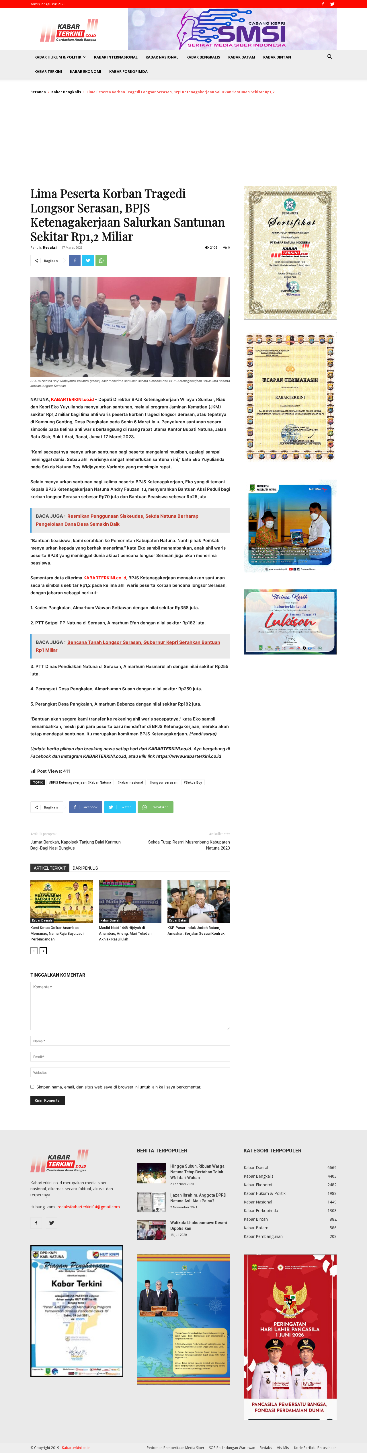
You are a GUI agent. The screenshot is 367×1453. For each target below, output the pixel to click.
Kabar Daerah (42, 920)
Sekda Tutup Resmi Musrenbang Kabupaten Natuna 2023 (189, 845)
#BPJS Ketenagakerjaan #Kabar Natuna (80, 782)
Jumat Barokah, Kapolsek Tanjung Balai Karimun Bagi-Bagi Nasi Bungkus (75, 845)
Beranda (38, 91)
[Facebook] (323, 4)
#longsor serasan (163, 782)
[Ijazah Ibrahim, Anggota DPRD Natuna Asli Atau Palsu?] (151, 1202)
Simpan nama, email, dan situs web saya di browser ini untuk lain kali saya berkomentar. (118, 1086)
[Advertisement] (183, 143)
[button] (330, 57)
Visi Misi (283, 1447)
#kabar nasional (130, 782)
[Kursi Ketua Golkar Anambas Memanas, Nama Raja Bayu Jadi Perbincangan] (61, 901)
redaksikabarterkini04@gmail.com (89, 1206)
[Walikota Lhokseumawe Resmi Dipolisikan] (151, 1230)
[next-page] (43, 950)
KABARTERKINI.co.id (72, 399)
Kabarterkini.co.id (76, 1447)
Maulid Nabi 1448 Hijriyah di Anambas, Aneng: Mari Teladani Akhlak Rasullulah (125, 933)
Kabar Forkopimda (128, 71)
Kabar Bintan (277, 57)
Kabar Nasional (162, 57)
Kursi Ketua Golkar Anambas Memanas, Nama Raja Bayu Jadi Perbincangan (56, 933)
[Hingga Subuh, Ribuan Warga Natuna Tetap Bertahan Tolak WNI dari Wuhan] (151, 1173)
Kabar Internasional (116, 57)
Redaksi (50, 247)
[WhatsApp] (101, 260)
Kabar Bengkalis (203, 57)
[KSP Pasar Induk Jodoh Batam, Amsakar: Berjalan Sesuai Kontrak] (198, 901)
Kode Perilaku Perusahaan (315, 1447)
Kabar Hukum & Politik (57, 57)
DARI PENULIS (85, 868)
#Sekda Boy (193, 782)
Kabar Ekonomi (85, 71)
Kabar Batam (241, 57)
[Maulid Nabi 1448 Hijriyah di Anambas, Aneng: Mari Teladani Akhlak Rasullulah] (130, 901)
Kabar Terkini (48, 71)
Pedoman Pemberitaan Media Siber (175, 1447)
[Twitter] (332, 4)
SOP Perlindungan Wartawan (232, 1447)
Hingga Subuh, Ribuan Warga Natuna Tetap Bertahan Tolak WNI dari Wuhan (197, 1172)
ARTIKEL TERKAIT (50, 868)
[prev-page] (34, 950)
